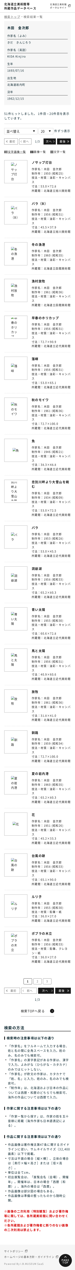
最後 (63, 141)
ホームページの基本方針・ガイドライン (29, 1257)
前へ (26, 141)
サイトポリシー (14, 1251)
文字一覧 (60, 152)
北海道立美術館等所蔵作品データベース (20, 6)
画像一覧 (40, 152)
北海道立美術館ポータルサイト (58, 6)
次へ (49, 141)
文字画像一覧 (17, 152)
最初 (12, 141)
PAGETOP (65, 1261)
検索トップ (12, 17)
